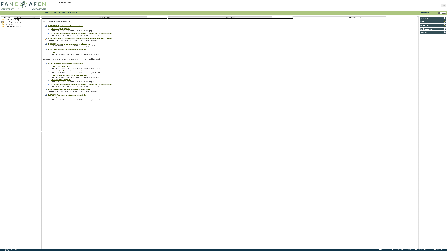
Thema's (33, 17)
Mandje (53, 13)
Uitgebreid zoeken (104, 17)
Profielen (20, 17)
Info (380, 250)
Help (409, 250)
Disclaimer (390, 250)
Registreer (425, 13)
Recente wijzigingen (355, 17)
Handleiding (72, 13)
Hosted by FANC (437, 250)
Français (62, 13)
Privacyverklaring (421, 250)
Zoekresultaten (230, 17)
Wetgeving (7, 17)
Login (434, 13)
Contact (401, 250)
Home (46, 13)
